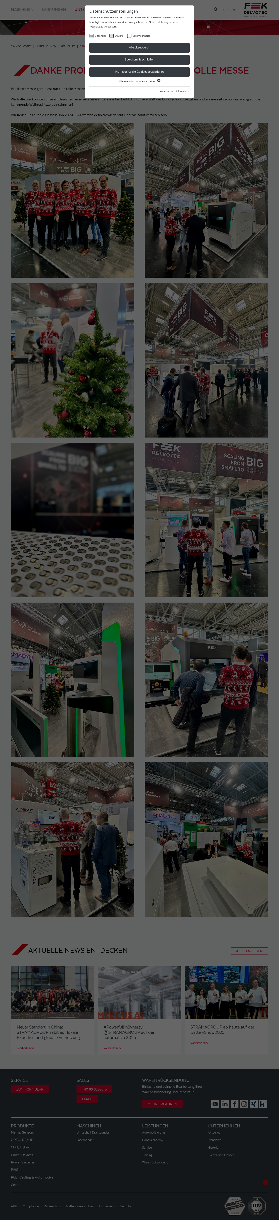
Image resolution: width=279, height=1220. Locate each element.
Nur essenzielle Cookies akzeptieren (139, 72)
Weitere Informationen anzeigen (138, 81)
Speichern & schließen (139, 59)
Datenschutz (182, 91)
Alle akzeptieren (139, 47)
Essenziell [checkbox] (101, 35)
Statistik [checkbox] (119, 35)
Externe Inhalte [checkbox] (141, 35)
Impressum (166, 91)
